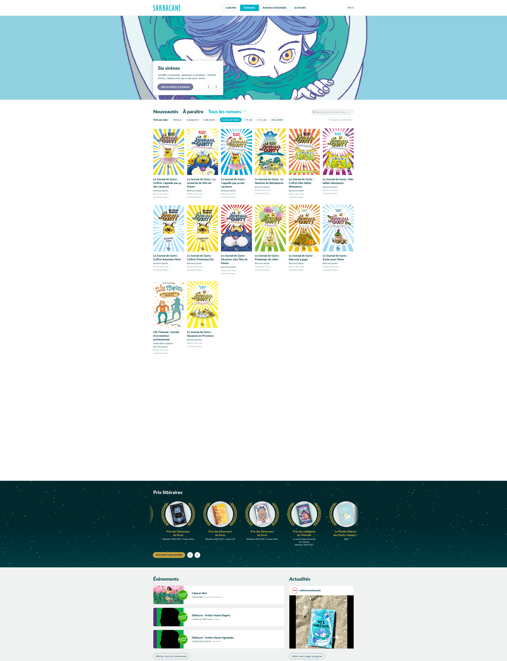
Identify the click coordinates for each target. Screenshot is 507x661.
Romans (249, 7)
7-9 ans (249, 119)
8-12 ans (262, 119)
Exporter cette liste (341, 119)
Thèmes (177, 119)
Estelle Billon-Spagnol (163, 343)
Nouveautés (165, 111)
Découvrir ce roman (175, 87)
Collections (209, 119)
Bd (274, 7)
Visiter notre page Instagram (307, 656)
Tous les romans (227, 111)
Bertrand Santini (160, 190)
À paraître (193, 111)
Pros (350, 7)
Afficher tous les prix (169, 554)
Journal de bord (230, 119)
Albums (231, 7)
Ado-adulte (277, 119)
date (162, 119)
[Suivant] (216, 87)
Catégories (192, 119)
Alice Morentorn (160, 346)
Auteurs (300, 7)
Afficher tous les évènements (171, 656)
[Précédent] (209, 87)
